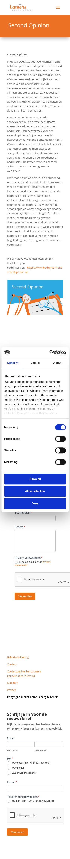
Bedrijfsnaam (23, 512)
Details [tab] (35, 362)
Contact (12, 664)
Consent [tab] (12, 362)
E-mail (12, 782)
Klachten (12, 683)
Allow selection (35, 491)
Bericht (20, 527)
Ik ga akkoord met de (33, 563)
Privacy (11, 690)
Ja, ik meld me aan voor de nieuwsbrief (32, 800)
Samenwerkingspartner (23, 772)
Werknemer (17, 767)
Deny (35, 503)
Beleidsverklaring (18, 657)
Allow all (35, 479)
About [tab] (57, 362)
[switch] (60, 439)
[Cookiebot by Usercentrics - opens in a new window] (50, 352)
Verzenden (25, 596)
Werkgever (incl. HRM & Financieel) (30, 762)
